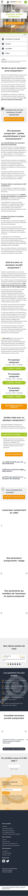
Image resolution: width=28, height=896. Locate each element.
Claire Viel (3, 61)
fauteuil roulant (12, 296)
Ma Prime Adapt (15, 440)
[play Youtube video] (14, 534)
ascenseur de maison (7, 76)
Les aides (8, 48)
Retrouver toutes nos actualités (14, 749)
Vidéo (7, 53)
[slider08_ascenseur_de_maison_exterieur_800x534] (14, 573)
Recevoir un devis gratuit (15, 23)
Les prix (8, 43)
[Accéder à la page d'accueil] (13, 2)
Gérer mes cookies (7, 870)
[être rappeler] (25, 2)
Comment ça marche (12, 39)
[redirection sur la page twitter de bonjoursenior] (7, 862)
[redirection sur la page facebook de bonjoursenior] (3, 862)
